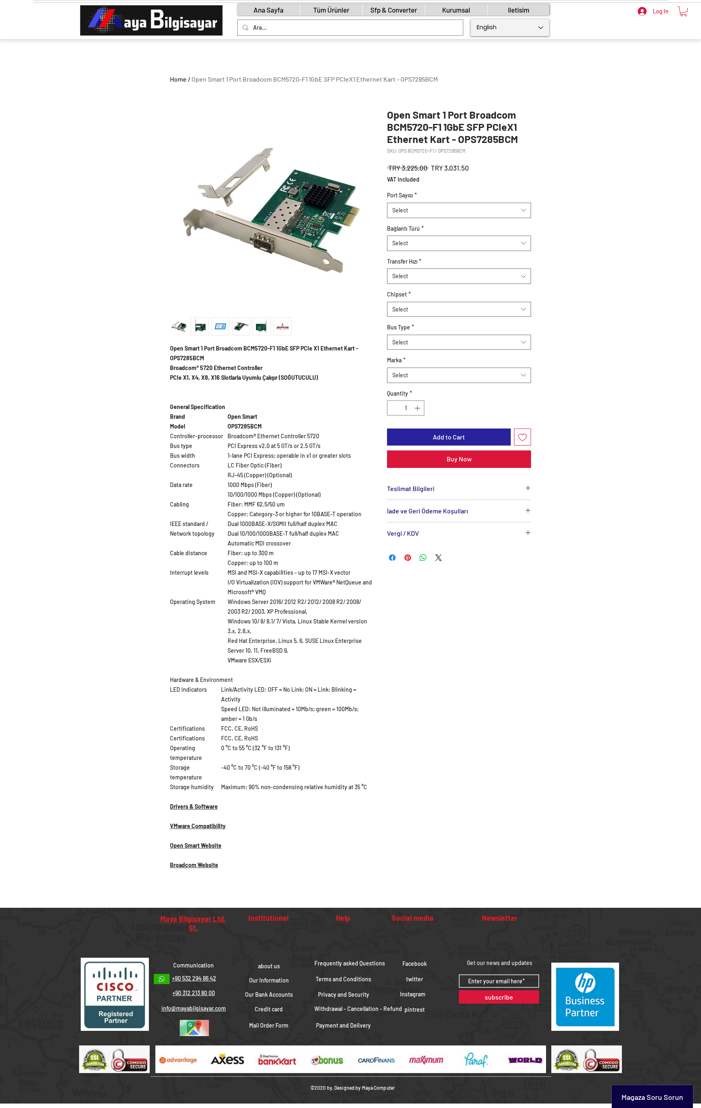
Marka (396, 360)
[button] (683, 11)
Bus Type (400, 327)
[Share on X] (438, 558)
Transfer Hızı (404, 261)
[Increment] (418, 408)
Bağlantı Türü (405, 228)
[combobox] (459, 210)
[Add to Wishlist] (522, 437)
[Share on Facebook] (392, 558)
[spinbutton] (405, 408)
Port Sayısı (402, 195)
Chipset (399, 294)
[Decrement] (393, 408)
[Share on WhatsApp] (423, 558)
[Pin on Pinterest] (408, 558)
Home (178, 79)
